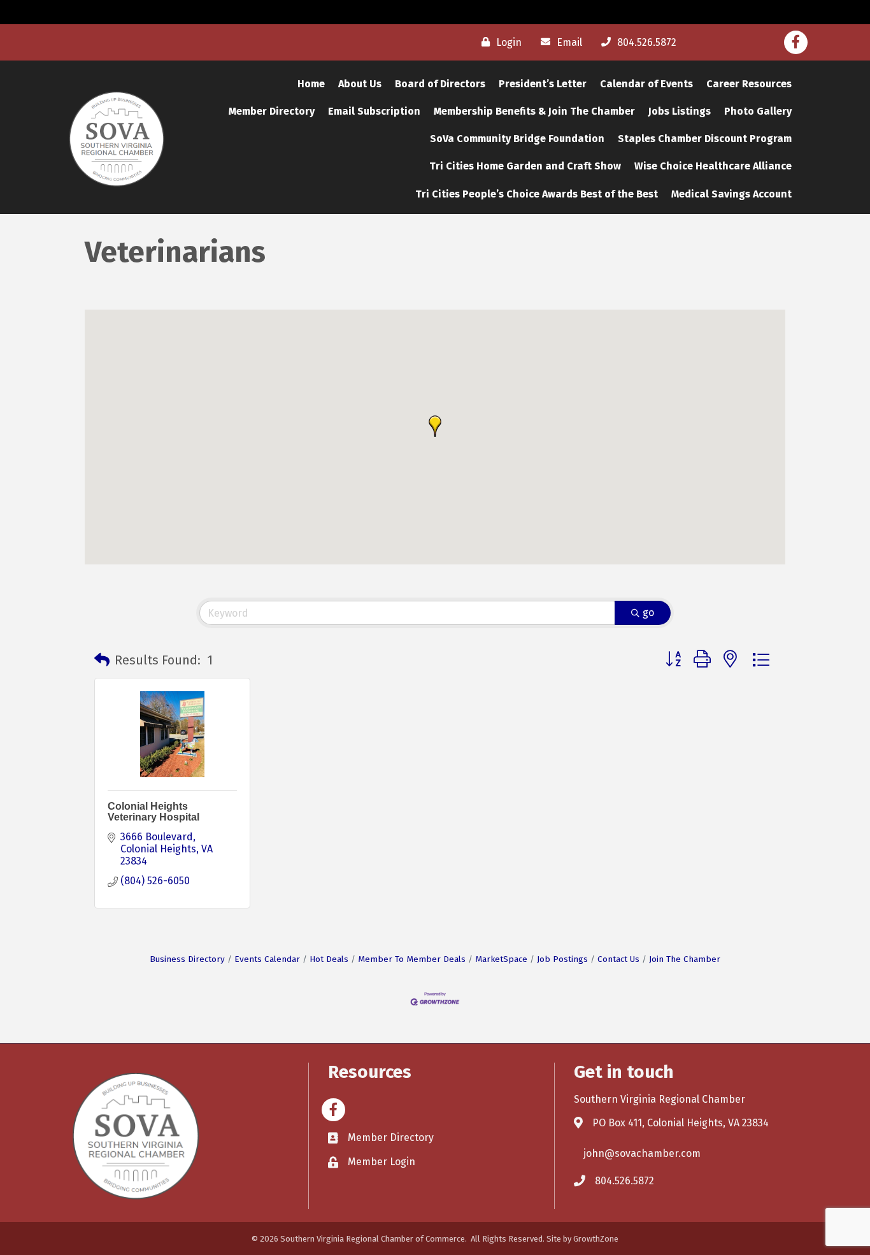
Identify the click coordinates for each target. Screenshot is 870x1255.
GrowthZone (595, 1239)
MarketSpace (501, 959)
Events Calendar (267, 959)
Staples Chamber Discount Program (705, 139)
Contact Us (618, 959)
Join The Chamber (684, 959)
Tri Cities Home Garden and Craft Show (525, 166)
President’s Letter (543, 84)
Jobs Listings (679, 111)
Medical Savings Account (731, 194)
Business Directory (187, 959)
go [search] (648, 612)
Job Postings (562, 959)
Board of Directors (440, 84)
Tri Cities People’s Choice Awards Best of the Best (536, 194)
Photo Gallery (758, 111)
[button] (435, 426)
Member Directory (272, 111)
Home (311, 84)
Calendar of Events (646, 84)
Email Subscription (374, 111)
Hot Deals (329, 959)
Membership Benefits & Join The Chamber (534, 111)
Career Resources (749, 84)
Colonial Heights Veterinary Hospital (153, 812)
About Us (360, 84)
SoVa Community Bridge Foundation (517, 139)
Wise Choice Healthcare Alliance (713, 166)
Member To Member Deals (412, 959)
